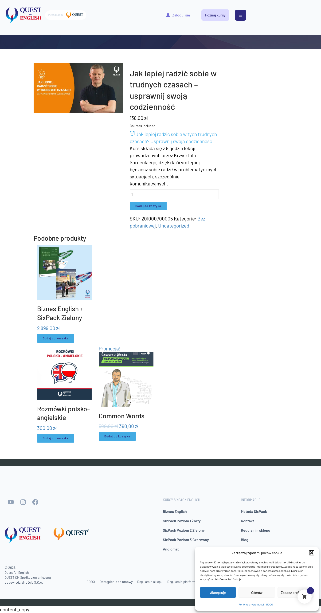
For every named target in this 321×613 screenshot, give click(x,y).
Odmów (256, 592)
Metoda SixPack (254, 511)
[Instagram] (23, 502)
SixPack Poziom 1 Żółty (182, 521)
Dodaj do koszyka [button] (55, 338)
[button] (311, 552)
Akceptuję (218, 592)
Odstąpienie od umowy (116, 582)
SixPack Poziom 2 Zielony (184, 530)
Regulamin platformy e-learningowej (193, 582)
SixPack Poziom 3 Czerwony (186, 539)
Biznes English (175, 511)
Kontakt (247, 521)
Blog (244, 539)
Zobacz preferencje (296, 592)
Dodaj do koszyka (148, 206)
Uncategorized (173, 225)
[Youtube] (11, 502)
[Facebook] (35, 502)
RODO (269, 604)
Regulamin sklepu (255, 530)
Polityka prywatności (251, 604)
